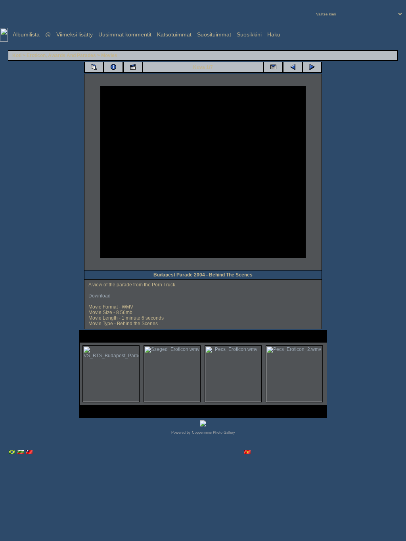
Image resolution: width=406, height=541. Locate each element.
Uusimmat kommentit (124, 34)
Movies (109, 55)
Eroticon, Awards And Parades (61, 55)
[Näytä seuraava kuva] (312, 67)
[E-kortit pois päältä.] (273, 67)
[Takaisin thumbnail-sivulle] (93, 67)
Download (99, 296)
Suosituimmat (214, 34)
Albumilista (26, 34)
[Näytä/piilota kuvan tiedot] (113, 67)
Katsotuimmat (174, 34)
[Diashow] (132, 67)
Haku (273, 34)
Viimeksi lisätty (74, 34)
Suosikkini (249, 34)
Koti (16, 55)
